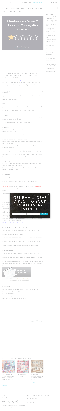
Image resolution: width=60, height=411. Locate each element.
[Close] (48, 194)
